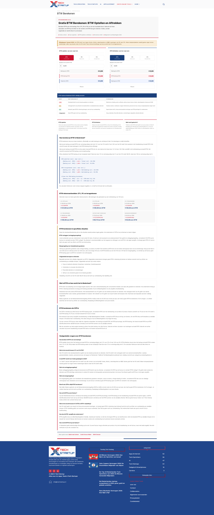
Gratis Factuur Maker (85, 434)
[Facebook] (50, 471)
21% (66, 57)
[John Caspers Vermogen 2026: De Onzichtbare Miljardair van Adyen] (93, 465)
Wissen (82, 86)
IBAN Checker (96, 434)
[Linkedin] (57, 471)
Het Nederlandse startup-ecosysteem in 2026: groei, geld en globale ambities (112, 483)
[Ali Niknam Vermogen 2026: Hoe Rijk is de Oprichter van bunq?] (93, 456)
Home (58, 11)
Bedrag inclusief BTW (116, 62)
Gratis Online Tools (66, 11)
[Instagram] (54, 471)
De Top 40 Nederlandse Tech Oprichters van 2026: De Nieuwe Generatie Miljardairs (110, 474)
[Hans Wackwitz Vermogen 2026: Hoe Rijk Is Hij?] (93, 492)
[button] (163, 4)
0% (97, 57)
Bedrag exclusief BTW (65, 62)
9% (81, 57)
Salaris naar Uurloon (73, 434)
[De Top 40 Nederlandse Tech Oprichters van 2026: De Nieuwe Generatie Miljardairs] (93, 473)
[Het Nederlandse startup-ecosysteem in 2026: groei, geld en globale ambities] (93, 483)
